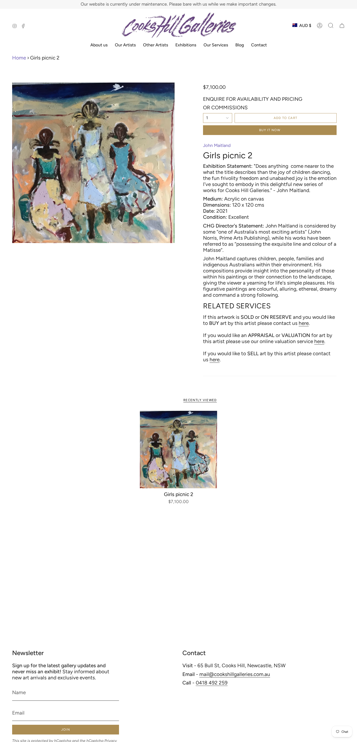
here (304, 323)
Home (19, 58)
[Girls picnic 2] (178, 449)
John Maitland (217, 145)
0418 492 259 (212, 683)
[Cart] (342, 25)
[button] (330, 25)
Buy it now (269, 130)
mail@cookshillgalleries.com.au (234, 674)
